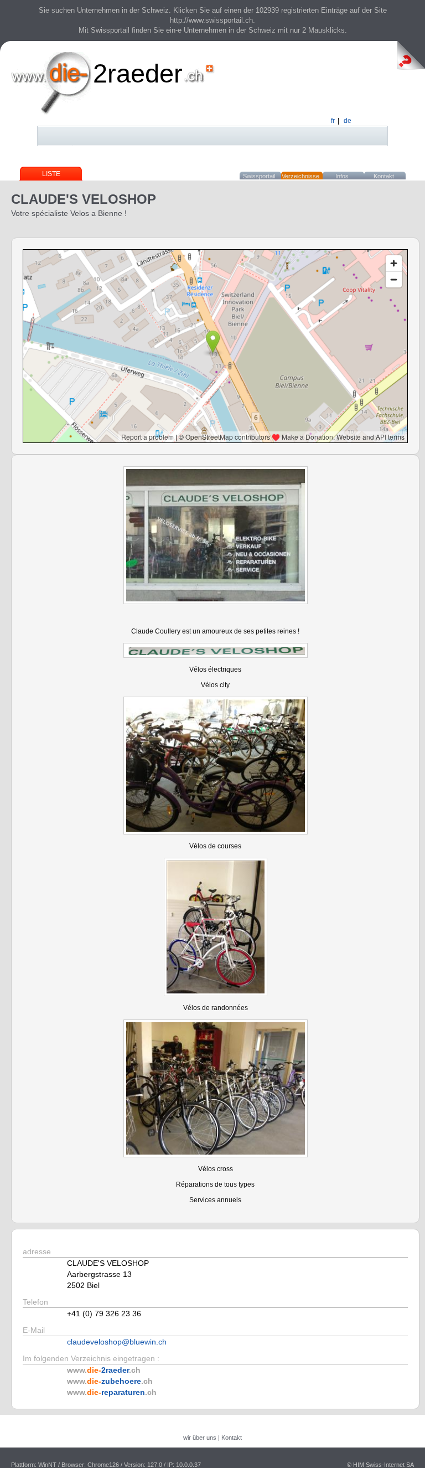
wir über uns (199, 1437)
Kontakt (384, 176)
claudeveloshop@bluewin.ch (117, 1341)
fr (333, 121)
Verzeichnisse (300, 176)
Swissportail (259, 176)
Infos (342, 176)
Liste (51, 174)
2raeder (138, 73)
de (347, 121)
